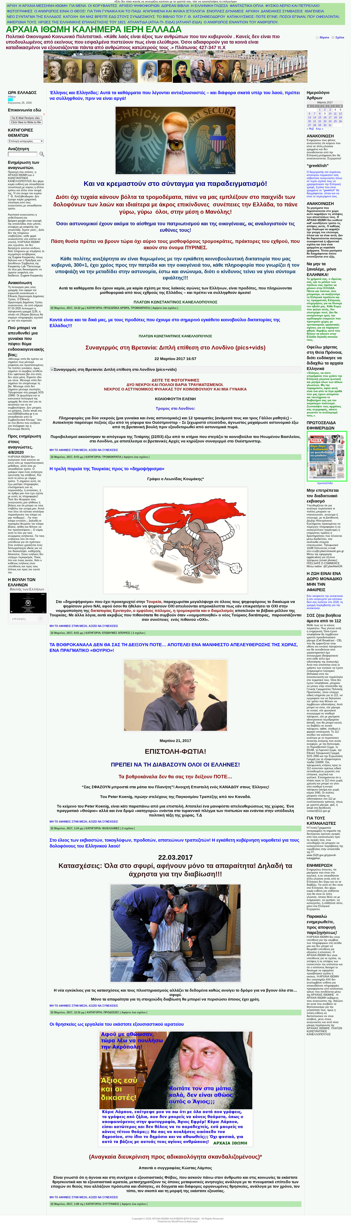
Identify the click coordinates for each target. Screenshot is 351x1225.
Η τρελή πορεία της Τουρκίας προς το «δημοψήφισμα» (107, 468)
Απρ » (319, 128)
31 (330, 125)
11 (335, 113)
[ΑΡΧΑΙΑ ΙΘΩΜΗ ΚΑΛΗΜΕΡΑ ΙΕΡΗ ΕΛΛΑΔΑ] (175, 69)
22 (319, 121)
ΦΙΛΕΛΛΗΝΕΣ (111, 828)
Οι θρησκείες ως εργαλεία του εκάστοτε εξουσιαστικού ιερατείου (117, 1024)
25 (335, 121)
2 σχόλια (138, 632)
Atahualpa (192, 1221)
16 (325, 117)
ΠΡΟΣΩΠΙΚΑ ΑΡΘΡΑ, (117, 307)
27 (309, 125)
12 (340, 113)
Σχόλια (340, 37)
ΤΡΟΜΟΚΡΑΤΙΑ (140, 307)
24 (330, 121)
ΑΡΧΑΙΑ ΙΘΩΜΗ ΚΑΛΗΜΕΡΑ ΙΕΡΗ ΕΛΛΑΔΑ (94, 29)
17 (330, 117)
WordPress (177, 1221)
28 (314, 125)
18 (335, 117)
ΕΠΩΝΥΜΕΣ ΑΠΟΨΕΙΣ (116, 632)
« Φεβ (310, 128)
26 (340, 121)
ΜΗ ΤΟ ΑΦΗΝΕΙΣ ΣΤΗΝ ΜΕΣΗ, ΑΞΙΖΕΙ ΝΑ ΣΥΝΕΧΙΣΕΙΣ (84, 450)
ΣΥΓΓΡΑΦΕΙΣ (111, 1204)
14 (314, 117)
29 (319, 125)
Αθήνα (12, 96)
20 (309, 121)
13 (309, 117)
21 (314, 121)
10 (330, 113)
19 (340, 117)
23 (325, 121)
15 (319, 117)
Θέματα (324, 37)
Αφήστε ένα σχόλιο (164, 307)
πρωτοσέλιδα (325, 483)
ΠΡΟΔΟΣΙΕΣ (111, 1012)
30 (325, 125)
